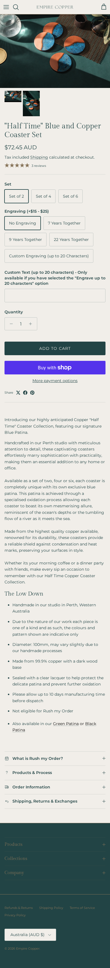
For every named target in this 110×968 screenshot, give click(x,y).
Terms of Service (82, 908)
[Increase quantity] (32, 324)
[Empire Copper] (55, 7)
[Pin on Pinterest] (32, 393)
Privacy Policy (15, 915)
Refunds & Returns (19, 908)
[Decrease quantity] (10, 324)
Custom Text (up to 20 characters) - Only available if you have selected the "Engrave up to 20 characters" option (55, 278)
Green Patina (66, 723)
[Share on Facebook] (25, 393)
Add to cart (55, 348)
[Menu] (6, 7)
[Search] (18, 7)
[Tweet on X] (18, 393)
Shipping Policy (51, 908)
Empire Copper (27, 948)
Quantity (14, 311)
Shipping (39, 157)
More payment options (55, 380)
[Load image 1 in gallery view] (55, 51)
